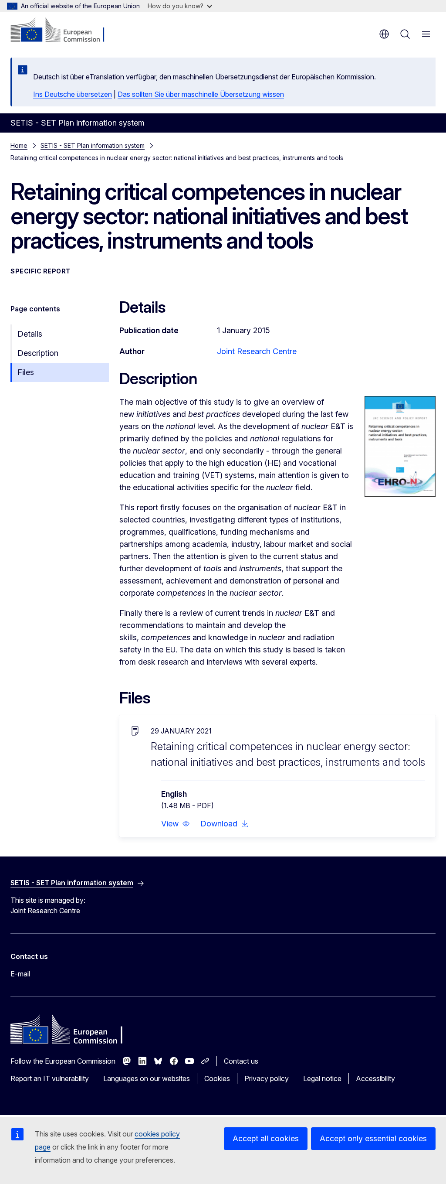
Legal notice (322, 1078)
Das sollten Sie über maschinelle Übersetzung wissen (201, 94)
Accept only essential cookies (373, 1138)
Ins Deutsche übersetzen (72, 94)
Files (25, 372)
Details (29, 333)
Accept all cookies (266, 1138)
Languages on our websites (146, 1078)
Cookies (217, 1078)
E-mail (20, 973)
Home (18, 145)
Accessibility (375, 1078)
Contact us (241, 1061)
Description (37, 353)
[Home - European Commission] (63, 30)
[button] (175, 824)
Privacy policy (266, 1078)
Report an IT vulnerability (49, 1078)
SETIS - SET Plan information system (93, 145)
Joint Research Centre (257, 351)
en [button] (384, 34)
